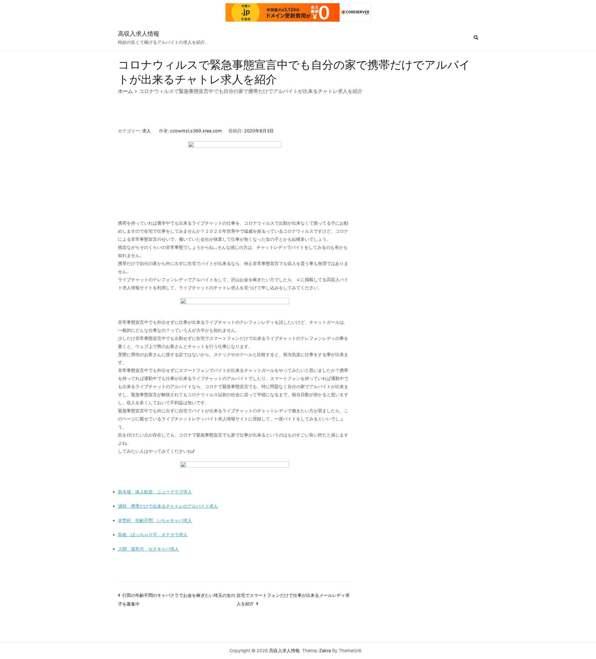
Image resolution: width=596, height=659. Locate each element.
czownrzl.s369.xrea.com (196, 130)
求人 (146, 130)
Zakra (325, 650)
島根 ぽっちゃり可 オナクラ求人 (152, 534)
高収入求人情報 (138, 33)
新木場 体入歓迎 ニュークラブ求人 (155, 491)
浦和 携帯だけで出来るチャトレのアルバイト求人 (168, 506)
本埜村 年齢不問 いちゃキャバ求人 (155, 520)
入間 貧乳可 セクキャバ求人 (148, 548)
